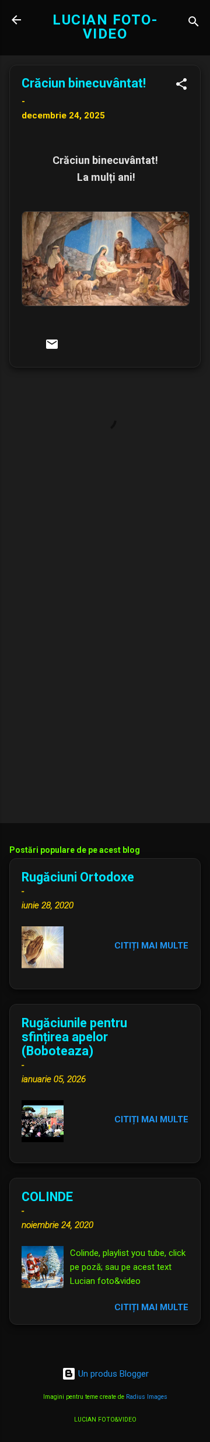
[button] (181, 86)
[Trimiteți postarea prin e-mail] (52, 348)
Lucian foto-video (105, 27)
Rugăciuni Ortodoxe (78, 877)
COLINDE (47, 1196)
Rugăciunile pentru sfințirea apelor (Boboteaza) (74, 1037)
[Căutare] (194, 23)
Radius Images (146, 1397)
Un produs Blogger (112, 1373)
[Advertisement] (105, 731)
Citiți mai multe (151, 945)
